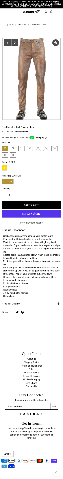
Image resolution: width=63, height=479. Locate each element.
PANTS (11, 25)
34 (46, 148)
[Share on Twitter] (17, 312)
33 (38, 148)
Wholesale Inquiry (31, 379)
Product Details (11, 303)
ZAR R (7, 454)
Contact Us (31, 386)
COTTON (8, 182)
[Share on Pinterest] (22, 312)
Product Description (13, 230)
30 (13, 148)
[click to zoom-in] (55, 42)
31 (21, 148)
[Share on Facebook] (12, 312)
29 (5, 148)
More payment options (31, 222)
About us (31, 358)
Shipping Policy (31, 362)
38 (5, 155)
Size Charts (31, 383)
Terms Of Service (31, 376)
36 (54, 148)
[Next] (14, 42)
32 (30, 148)
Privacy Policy (31, 372)
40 (13, 155)
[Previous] (7, 42)
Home (4, 25)
